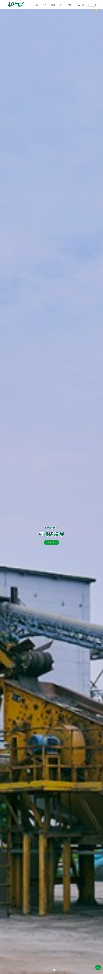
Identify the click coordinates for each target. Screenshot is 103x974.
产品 (36, 5)
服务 (70, 5)
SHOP (92, 5)
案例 (61, 5)
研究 (44, 5)
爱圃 (53, 5)
